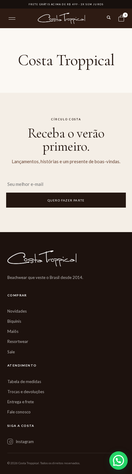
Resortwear (17, 341)
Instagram (25, 441)
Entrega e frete (20, 401)
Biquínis (14, 321)
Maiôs (12, 331)
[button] (118, 460)
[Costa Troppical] (61, 18)
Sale (11, 351)
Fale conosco (19, 411)
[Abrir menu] (12, 18)
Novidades (17, 311)
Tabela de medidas (24, 381)
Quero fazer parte (66, 200)
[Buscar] (108, 17)
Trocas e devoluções (25, 391)
